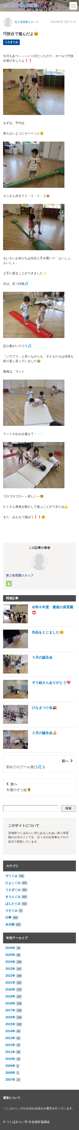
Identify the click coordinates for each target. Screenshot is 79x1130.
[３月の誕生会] (28, 672)
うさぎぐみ (11, 42)
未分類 (10, 924)
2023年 (10, 968)
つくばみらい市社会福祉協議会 (23, 1108)
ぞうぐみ (11, 875)
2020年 (10, 989)
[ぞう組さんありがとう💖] (37, 697)
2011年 (10, 1052)
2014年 (10, 1031)
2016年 (10, 1017)
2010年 (10, 1058)
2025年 (10, 954)
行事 (8, 917)
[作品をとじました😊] (33, 647)
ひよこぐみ (13, 882)
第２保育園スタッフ (27, 22)
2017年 (10, 1010)
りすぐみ (11, 910)
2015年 (10, 1024)
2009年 (10, 1065)
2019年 (10, 996)
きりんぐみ (13, 896)
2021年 (10, 982)
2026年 (10, 948)
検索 (68, 808)
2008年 (10, 1072)
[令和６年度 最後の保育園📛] (39, 622)
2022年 (10, 975)
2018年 (10, 1003)
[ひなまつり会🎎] (30, 722)
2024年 (10, 961)
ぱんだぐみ (13, 903)
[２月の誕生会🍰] (30, 747)
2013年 (10, 1038)
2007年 (10, 1079)
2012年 (10, 1045)
